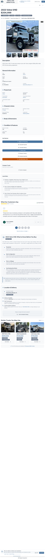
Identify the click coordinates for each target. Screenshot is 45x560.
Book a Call (23, 150)
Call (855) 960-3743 (23, 159)
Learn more (6, 554)
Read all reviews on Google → (22, 231)
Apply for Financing (23, 141)
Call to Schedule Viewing (23, 314)
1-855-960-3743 (25, 306)
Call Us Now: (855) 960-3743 (28, 18)
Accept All (41, 552)
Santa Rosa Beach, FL (15, 18)
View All (40, 320)
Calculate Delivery (23, 147)
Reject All (36, 552)
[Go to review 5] (28, 227)
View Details (7, 341)
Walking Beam (26, 113)
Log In (43, 1)
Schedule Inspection (23, 156)
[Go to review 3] (22, 227)
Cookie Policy (11, 554)
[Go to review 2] (19, 227)
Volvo (24, 74)
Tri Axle (4, 110)
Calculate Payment (23, 144)
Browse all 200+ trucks (30, 346)
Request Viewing (23, 153)
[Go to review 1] (16, 227)
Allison (24, 97)
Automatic (4, 97)
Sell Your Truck (37, 1)
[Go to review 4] (25, 227)
